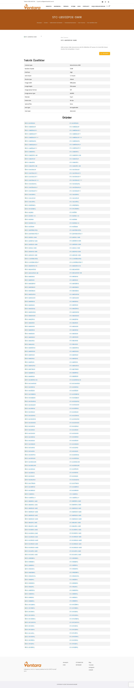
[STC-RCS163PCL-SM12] (31, 529)
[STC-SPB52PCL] (29, 597)
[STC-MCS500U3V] (30, 458)
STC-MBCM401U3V (75, 269)
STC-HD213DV (73, 212)
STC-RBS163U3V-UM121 (75, 519)
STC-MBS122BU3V (74, 287)
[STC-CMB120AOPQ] (30, 141)
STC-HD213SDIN (74, 226)
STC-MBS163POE (74, 301)
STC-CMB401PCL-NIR (75, 166)
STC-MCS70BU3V (74, 483)
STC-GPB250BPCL (74, 205)
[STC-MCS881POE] (30, 487)
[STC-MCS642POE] (30, 480)
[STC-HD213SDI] (29, 219)
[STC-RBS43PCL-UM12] (31, 526)
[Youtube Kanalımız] (102, 1)
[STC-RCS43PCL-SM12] (31, 551)
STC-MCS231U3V (74, 430)
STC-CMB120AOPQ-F (75, 144)
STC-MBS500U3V (74, 351)
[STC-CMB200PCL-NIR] (31, 155)
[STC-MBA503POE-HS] (31, 266)
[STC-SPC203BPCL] (30, 619)
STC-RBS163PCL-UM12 (75, 504)
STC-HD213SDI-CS (74, 223)
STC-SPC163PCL (74, 611)
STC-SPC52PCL (74, 644)
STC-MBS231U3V (74, 323)
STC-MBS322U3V (74, 337)
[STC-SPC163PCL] (30, 611)
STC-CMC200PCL (74, 194)
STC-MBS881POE (74, 373)
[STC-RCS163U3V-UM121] (31, 547)
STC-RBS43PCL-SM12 (75, 522)
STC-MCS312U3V (74, 440)
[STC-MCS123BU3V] (30, 398)
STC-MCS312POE (74, 437)
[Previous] (25, 36)
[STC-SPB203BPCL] (30, 572)
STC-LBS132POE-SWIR (69, 40)
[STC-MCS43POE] (30, 447)
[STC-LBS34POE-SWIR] (31, 251)
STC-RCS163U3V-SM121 (76, 540)
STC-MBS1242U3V (74, 298)
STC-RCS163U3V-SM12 (75, 537)
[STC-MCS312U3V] (30, 440)
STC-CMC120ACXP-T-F (76, 180)
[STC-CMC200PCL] (30, 194)
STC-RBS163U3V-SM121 (75, 512)
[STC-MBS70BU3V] (30, 369)
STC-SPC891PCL (74, 647)
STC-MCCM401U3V (75, 383)
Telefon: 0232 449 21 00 (29, 1)
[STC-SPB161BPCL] (30, 562)
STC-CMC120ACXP (74, 169)
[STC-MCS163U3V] (30, 412)
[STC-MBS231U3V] (30, 323)
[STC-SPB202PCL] (30, 569)
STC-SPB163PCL (74, 565)
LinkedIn (91, 670)
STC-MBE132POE (74, 276)
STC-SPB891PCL (74, 601)
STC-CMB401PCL (74, 162)
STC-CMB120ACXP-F (75, 130)
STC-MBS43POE (74, 340)
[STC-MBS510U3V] (30, 355)
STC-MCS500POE (74, 455)
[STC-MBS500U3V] (30, 351)
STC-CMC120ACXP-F (75, 173)
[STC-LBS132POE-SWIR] (41, 37)
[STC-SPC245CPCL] (30, 622)
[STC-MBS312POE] (30, 330)
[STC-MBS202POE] (30, 308)
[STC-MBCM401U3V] (30, 269)
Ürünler (66, 6)
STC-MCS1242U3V (74, 405)
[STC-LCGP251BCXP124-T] (32, 262)
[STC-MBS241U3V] (30, 326)
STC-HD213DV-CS (74, 216)
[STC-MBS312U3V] (30, 333)
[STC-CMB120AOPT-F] (31, 148)
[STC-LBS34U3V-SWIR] (31, 255)
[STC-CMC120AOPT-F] (31, 191)
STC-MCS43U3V (74, 451)
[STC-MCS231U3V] (30, 430)
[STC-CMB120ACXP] (30, 127)
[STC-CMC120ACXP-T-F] (31, 180)
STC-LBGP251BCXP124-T (76, 234)
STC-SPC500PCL (74, 636)
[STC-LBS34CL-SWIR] (30, 248)
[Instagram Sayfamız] (105, 1)
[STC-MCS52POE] (30, 472)
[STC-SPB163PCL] (29, 565)
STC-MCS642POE (74, 480)
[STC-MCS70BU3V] (30, 483)
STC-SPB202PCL (74, 569)
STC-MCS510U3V (74, 469)
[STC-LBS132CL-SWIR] (31, 237)
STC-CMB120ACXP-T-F (76, 137)
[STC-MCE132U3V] (30, 390)
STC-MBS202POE (74, 308)
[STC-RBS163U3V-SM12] (31, 508)
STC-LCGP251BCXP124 (75, 259)
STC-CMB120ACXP (74, 127)
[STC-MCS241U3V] (30, 433)
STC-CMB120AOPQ (75, 141)
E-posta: (45, 1)
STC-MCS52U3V (74, 476)
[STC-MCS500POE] (30, 455)
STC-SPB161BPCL (74, 562)
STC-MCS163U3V (74, 412)
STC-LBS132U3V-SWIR (75, 244)
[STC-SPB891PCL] (29, 601)
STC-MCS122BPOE (74, 394)
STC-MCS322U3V (74, 444)
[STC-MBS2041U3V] (30, 316)
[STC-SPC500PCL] (30, 636)
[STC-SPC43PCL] (29, 633)
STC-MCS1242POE (74, 401)
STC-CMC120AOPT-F (75, 191)
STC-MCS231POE (74, 426)
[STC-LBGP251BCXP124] (31, 230)
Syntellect (86, 6)
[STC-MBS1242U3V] (30, 298)
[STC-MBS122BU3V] (30, 287)
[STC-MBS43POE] (30, 340)
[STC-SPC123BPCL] (30, 604)
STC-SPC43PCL (74, 633)
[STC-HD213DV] (29, 212)
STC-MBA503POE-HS (75, 266)
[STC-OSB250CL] (29, 494)
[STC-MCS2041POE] (30, 419)
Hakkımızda (57, 6)
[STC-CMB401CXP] (30, 159)
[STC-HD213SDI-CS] (30, 223)
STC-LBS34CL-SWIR (75, 248)
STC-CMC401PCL (74, 201)
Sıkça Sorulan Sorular (98, 6)
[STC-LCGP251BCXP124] (31, 259)
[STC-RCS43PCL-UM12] (31, 554)
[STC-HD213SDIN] (29, 226)
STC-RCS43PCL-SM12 (75, 551)
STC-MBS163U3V (74, 305)
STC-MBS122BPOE (74, 283)
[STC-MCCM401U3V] (30, 383)
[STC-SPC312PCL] (29, 626)
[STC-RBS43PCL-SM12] (31, 522)
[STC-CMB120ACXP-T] (31, 134)
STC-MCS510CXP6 (74, 465)
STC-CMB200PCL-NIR (75, 155)
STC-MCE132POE (74, 387)
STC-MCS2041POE (74, 419)
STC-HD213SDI (73, 219)
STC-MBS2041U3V (74, 316)
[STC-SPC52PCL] (29, 644)
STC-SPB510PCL (74, 594)
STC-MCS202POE (74, 415)
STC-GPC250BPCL (74, 209)
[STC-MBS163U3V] (30, 305)
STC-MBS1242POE (74, 294)
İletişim (73, 6)
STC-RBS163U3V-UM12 (75, 515)
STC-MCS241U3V (74, 433)
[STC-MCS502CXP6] (30, 462)
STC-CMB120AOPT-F (75, 148)
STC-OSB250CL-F (74, 497)
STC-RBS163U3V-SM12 (75, 508)
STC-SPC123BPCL (74, 604)
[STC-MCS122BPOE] (30, 394)
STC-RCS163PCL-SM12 (75, 530)
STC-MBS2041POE (74, 312)
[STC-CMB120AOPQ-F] (31, 144)
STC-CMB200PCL (74, 152)
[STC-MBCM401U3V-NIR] (31, 273)
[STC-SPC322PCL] (30, 629)
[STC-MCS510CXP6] (30, 465)
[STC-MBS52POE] (29, 358)
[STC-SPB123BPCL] (30, 558)
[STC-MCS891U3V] (30, 490)
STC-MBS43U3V (74, 344)
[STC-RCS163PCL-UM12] (31, 533)
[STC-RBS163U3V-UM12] (31, 515)
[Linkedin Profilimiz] (108, 1)
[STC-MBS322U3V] (30, 337)
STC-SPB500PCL (74, 590)
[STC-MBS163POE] (30, 301)
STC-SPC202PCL (74, 615)
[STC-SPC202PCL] (30, 615)
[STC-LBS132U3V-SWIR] (31, 244)
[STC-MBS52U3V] (29, 362)
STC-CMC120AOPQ (75, 184)
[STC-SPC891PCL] (30, 647)
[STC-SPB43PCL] (29, 587)
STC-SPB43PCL (74, 587)
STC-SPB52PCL (73, 597)
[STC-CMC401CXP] (30, 198)
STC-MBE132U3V (74, 280)
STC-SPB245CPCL (74, 576)
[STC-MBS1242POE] (30, 294)
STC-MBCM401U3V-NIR (76, 273)
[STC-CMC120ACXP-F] (31, 173)
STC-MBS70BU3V (74, 369)
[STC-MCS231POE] (30, 426)
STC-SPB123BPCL (74, 558)
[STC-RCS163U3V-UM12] (31, 544)
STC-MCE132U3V (74, 390)
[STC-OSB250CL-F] (30, 497)
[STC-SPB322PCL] (30, 583)
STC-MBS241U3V (74, 326)
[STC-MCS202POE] (30, 415)
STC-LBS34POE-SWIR (75, 251)
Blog (79, 6)
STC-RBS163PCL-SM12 (75, 501)
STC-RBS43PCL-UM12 (75, 526)
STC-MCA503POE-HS (75, 380)
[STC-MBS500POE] (30, 348)
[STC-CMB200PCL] (30, 152)
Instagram (91, 667)
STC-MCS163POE (74, 408)
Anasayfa (49, 6)
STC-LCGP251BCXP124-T (76, 262)
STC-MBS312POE (74, 330)
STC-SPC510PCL (74, 640)
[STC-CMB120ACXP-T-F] (31, 137)
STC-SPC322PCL (74, 629)
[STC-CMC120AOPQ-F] (31, 187)
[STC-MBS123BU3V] (30, 291)
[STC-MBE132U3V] (30, 280)
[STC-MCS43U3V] (30, 451)
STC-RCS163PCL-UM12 (75, 533)
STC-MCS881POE (74, 487)
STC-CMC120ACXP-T (75, 176)
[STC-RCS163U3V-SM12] (31, 537)
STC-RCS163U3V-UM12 (75, 544)
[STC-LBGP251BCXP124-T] (32, 233)
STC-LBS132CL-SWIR (75, 237)
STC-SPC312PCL (74, 626)
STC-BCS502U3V (74, 123)
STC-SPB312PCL (74, 579)
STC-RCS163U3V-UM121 (76, 547)
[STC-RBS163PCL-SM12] (31, 501)
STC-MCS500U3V (74, 458)
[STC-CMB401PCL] (30, 162)
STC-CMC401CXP (74, 198)
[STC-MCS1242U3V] (30, 405)
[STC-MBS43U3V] (30, 344)
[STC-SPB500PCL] (30, 590)
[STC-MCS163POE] (30, 408)
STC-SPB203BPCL (74, 572)
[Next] (56, 36)
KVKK (64, 665)
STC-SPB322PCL (74, 583)
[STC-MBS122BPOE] (30, 283)
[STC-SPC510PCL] (30, 640)
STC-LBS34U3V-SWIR (75, 255)
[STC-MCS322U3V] (30, 444)
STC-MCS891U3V (74, 490)
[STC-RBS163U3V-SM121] (31, 512)
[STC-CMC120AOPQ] (30, 184)
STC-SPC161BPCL (74, 608)
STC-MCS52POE (74, 472)
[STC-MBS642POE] (30, 365)
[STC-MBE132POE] (30, 276)
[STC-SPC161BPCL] (30, 608)
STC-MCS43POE (74, 447)
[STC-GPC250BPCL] (30, 209)
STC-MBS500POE (74, 348)
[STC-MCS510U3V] (30, 469)
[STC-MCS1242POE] (30, 401)
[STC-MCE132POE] (30, 387)
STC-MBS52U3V (74, 362)
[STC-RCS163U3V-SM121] (31, 540)
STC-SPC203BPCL (74, 619)
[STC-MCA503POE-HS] (31, 380)
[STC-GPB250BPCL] (30, 205)
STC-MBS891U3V (74, 376)
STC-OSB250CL (74, 494)
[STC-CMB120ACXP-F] (31, 130)
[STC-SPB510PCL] (29, 594)
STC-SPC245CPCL (74, 622)
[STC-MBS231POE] (30, 319)
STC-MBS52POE (74, 358)
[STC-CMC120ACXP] (30, 169)
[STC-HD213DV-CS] (30, 216)
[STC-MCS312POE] (30, 437)
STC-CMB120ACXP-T (75, 134)
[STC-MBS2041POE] (30, 312)
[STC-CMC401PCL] (30, 201)
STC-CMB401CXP (74, 159)
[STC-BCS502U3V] (30, 123)
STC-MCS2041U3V (74, 423)
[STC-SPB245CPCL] (30, 576)
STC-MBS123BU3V (74, 291)
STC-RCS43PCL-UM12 (75, 554)
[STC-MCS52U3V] (30, 476)
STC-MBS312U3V (74, 333)
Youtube (91, 665)
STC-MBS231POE (74, 319)
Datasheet (105, 53)
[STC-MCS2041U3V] (30, 423)
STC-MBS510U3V (74, 355)
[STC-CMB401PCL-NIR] (31, 166)
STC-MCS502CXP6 (75, 462)
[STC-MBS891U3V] (30, 376)
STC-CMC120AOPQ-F (75, 187)
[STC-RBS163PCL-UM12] (31, 504)
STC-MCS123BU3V (74, 398)
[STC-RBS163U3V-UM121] (31, 519)
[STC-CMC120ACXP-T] (31, 176)
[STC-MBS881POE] (30, 373)
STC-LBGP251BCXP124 (75, 230)
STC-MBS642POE (74, 365)
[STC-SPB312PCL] (29, 579)
